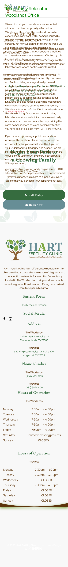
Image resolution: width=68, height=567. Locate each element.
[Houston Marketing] (36, 549)
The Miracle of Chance (34, 305)
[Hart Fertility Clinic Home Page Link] (34, 250)
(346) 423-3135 (34, 376)
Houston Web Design (49, 545)
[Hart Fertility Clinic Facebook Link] (4, 318)
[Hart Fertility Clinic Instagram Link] (10, 318)
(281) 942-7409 (34, 387)
